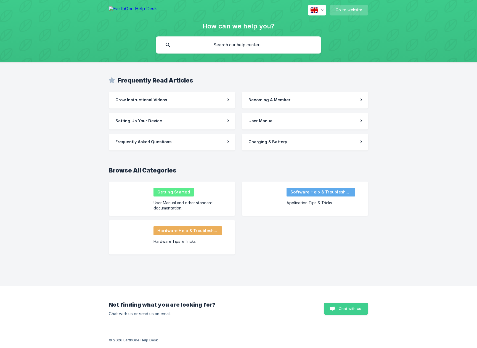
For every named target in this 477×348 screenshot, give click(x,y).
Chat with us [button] (350, 308)
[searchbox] (238, 45)
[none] (133, 9)
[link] (172, 100)
